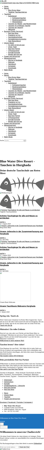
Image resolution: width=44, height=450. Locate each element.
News (6, 8)
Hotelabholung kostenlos (17, 39)
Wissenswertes (9, 58)
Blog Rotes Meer (14, 10)
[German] (3, 1)
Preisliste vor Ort (14, 35)
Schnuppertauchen (19, 18)
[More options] (2, 424)
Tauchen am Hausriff (15, 28)
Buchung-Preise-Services (13, 31)
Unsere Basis (8, 43)
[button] (22, 449)
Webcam (11, 62)
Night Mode (8, 70)
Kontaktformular (14, 53)
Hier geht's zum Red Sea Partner (11, 369)
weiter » (3, 222)
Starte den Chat (24, 447)
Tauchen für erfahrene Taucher (19, 26)
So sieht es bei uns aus (16, 45)
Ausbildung (12, 16)
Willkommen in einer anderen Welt (12, 341)
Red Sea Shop (13, 33)
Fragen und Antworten (12, 56)
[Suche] (25, 141)
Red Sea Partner (14, 49)
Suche (2, 140)
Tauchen (7, 14)
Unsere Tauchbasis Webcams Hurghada (17, 306)
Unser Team (12, 47)
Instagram (11, 66)
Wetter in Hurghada (15, 60)
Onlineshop (38, 443)
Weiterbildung (17, 22)
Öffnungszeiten (13, 51)
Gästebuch (12, 64)
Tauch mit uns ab (6, 325)
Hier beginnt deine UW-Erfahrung (11, 356)
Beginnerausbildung (19, 20)
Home (6, 6)
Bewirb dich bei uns (15, 54)
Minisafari (11, 29)
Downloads (12, 68)
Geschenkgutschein (15, 37)
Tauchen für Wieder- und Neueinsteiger (22, 24)
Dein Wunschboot (14, 41)
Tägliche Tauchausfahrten (17, 12)
